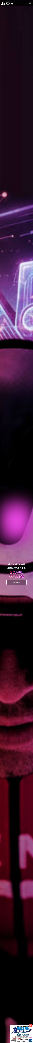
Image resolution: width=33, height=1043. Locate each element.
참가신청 (16, 582)
